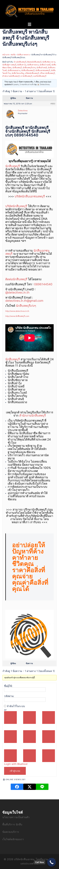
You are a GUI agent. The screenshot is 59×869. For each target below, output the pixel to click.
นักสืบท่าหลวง (33, 64)
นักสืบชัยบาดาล (48, 62)
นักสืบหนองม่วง (14, 70)
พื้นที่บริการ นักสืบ (12, 824)
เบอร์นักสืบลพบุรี (39, 76)
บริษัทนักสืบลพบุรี (32, 73)
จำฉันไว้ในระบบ (16, 706)
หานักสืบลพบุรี (26, 76)
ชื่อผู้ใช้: (8, 686)
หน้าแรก (5, 54)
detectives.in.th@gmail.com (24, 300)
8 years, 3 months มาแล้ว (23, 84)
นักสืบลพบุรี (17, 67)
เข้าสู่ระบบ (15, 770)
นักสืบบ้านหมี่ (45, 64)
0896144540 (43, 284)
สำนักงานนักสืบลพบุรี (11, 76)
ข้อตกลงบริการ (10, 831)
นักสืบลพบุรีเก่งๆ (29, 67)
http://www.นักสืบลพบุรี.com (17, 316)
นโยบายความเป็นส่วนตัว (15, 817)
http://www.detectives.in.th (17, 311)
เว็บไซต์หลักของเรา (13, 839)
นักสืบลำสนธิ (42, 67)
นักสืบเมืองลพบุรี (27, 70)
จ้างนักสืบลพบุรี (20, 62)
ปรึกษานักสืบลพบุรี (47, 73)
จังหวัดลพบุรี (42, 362)
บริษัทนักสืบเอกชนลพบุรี (30, 196)
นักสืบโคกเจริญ (18, 73)
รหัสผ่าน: (9, 696)
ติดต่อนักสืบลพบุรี (34, 62)
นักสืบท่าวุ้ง (21, 64)
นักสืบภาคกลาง (23, 54)
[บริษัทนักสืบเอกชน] (29, 10)
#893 (53, 103)
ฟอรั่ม (13, 54)
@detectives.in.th (17, 292)
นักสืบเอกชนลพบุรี (42, 70)
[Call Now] (51, 862)
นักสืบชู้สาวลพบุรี (9, 64)
